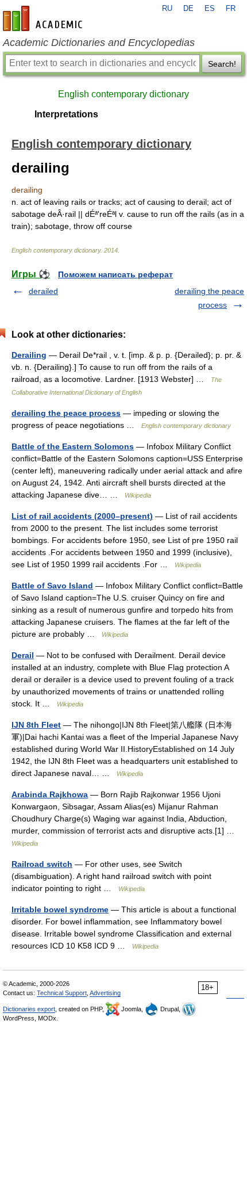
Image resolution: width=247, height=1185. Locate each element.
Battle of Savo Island (52, 585)
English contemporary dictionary (123, 94)
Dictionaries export (29, 1009)
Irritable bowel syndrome (60, 909)
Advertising (105, 992)
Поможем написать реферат (115, 274)
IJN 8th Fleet (36, 724)
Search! (222, 63)
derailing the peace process (66, 413)
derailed (43, 291)
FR (231, 9)
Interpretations (66, 114)
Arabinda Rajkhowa (49, 794)
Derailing (29, 355)
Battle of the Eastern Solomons (72, 446)
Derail (22, 655)
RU (167, 9)
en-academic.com (44, 18)
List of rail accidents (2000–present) (82, 516)
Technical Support (62, 992)
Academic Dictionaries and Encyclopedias (99, 42)
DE (188, 9)
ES (209, 9)
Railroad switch (41, 864)
